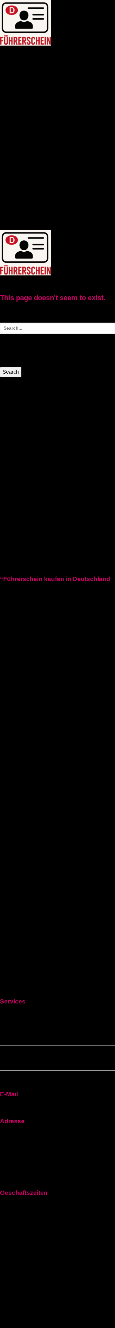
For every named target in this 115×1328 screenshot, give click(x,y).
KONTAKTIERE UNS (25, 191)
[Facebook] (57, 740)
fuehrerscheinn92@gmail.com (36, 1105)
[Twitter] (57, 859)
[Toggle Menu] (31, 52)
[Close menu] (10, 396)
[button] (17, 54)
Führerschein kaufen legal (55, 75)
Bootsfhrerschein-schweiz (71, 164)
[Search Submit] (7, 349)
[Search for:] (57, 344)
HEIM (6, 54)
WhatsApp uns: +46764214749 (36, 226)
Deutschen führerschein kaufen (38, 1039)
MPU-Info (11, 180)
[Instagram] (57, 993)
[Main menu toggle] (14, 281)
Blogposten (14, 202)
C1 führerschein (43, 132)
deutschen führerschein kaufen (38, 91)
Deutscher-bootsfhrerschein (73, 152)
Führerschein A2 (20, 106)
